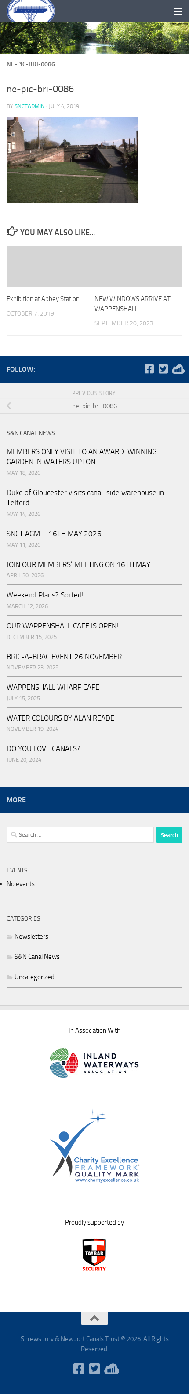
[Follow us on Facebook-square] (149, 369)
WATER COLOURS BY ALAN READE (60, 718)
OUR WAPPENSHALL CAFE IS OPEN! (62, 625)
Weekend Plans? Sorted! (45, 594)
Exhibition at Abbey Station (43, 299)
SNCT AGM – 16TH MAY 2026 (54, 533)
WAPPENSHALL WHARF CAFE (53, 687)
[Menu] (178, 11)
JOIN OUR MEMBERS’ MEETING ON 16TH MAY (78, 564)
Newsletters (31, 936)
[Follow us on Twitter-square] (163, 369)
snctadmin (30, 106)
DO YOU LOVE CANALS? (43, 748)
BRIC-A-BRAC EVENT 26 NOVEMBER (64, 656)
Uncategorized (35, 977)
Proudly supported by (94, 1222)
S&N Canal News (37, 957)
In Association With (94, 1030)
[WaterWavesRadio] (177, 369)
